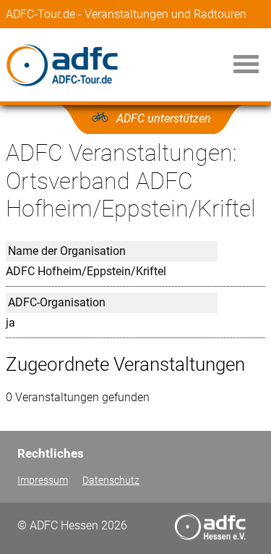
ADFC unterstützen (163, 118)
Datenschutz (110, 480)
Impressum (42, 480)
